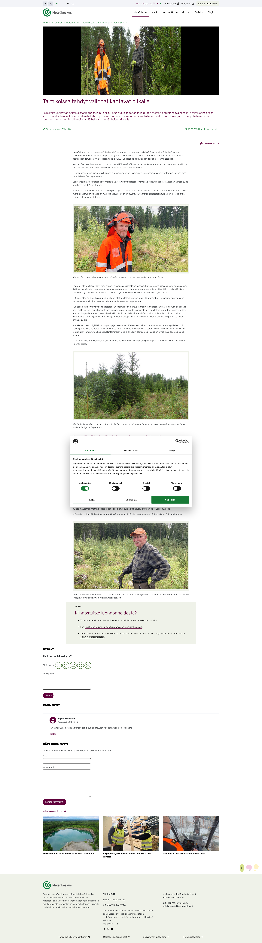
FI (68, 3)
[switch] (116, 488)
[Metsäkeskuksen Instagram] (109, 929)
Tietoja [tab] (172, 450)
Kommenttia (211, 143)
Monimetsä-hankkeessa (106, 633)
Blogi (210, 12)
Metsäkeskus (172, 3)
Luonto (154, 12)
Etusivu (46, 22)
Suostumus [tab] (90, 450)
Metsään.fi (187, 3)
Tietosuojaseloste (192, 937)
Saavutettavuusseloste (155, 937)
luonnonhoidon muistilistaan (144, 633)
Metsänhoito (140, 12)
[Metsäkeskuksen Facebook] (105, 929)
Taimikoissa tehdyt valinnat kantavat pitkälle (105, 22)
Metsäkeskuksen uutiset (120, 936)
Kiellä (91, 500)
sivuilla (153, 620)
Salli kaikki (170, 500)
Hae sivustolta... (144, 3)
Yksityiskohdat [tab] (131, 450)
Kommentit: (48, 767)
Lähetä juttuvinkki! (207, 3)
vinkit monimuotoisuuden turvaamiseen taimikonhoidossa (113, 627)
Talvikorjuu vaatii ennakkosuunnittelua (184, 853)
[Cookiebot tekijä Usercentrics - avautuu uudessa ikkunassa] (177, 441)
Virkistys (186, 12)
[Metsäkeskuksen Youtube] (112, 929)
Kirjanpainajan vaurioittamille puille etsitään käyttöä (127, 855)
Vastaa (53, 734)
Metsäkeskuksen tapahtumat (78, 936)
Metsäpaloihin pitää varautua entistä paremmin (68, 853)
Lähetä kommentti (54, 802)
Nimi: (45, 756)
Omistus (199, 12)
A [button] (45, 3)
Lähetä (48, 695)
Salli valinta (131, 500)
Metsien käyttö (170, 12)
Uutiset (58, 22)
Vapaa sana (48, 673)
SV (73, 3)
